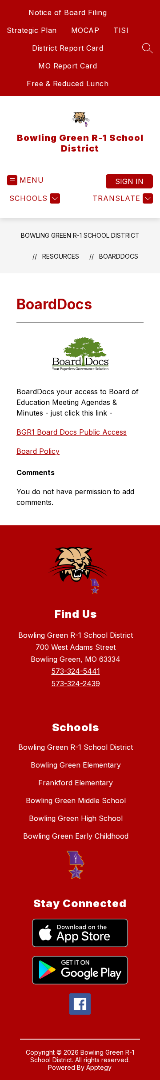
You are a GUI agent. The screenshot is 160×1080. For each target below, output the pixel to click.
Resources (60, 256)
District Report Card (67, 48)
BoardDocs (118, 256)
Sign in (129, 181)
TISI (120, 30)
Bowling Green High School (76, 818)
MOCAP (85, 30)
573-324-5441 (76, 671)
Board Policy (38, 451)
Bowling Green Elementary (76, 764)
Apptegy (99, 1067)
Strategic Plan (32, 30)
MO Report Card (67, 65)
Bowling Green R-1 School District (80, 235)
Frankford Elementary (75, 782)
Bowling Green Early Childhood (75, 836)
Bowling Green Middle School (76, 800)
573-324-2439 (76, 683)
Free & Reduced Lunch (67, 83)
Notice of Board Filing (67, 12)
